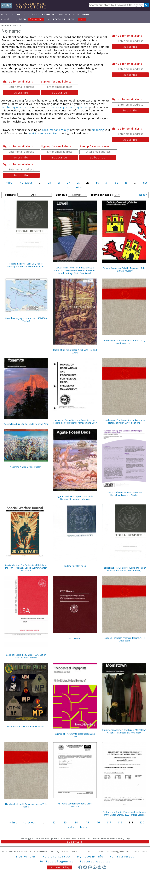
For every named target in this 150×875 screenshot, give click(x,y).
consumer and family (55, 130)
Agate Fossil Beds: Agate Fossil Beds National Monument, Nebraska (75, 498)
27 (68, 182)
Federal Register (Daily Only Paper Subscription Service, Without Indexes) (26, 265)
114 (75, 822)
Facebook (80, 867)
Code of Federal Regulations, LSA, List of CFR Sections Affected (26, 656)
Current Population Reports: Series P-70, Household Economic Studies (124, 493)
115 (86, 822)
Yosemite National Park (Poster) (25, 466)
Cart (82, 19)
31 (106, 182)
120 (142, 822)
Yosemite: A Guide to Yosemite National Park (26, 424)
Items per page (101, 194)
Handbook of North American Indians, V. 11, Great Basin (124, 639)
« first (9, 182)
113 (64, 822)
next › (70, 827)
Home (4, 25)
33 (126, 182)
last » (78, 187)
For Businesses (122, 856)
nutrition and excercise (42, 133)
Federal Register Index (75, 565)
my (56, 19)
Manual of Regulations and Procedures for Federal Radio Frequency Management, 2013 (75, 421)
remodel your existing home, (70, 107)
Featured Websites (95, 861)
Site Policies (26, 856)
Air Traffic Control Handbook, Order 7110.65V (75, 805)
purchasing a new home (16, 107)
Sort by (61, 194)
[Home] (25, 7)
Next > (143, 194)
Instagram (90, 867)
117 (108, 822)
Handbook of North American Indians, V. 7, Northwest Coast (124, 342)
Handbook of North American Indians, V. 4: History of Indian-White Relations (124, 421)
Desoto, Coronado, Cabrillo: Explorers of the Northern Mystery (124, 269)
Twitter (85, 867)
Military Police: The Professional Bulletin (26, 726)
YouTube (95, 867)
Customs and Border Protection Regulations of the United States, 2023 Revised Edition (124, 813)
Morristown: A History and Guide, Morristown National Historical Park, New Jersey (124, 731)
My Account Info (90, 856)
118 (119, 822)
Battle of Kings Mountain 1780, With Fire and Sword (75, 351)
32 (116, 182)
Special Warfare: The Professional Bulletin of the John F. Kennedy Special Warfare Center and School (26, 568)
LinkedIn (104, 867)
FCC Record (75, 638)
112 (53, 822)
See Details (75, 841)
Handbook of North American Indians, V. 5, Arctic (26, 805)
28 (78, 182)
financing (98, 130)
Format (10, 194)
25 (49, 182)
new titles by (22, 19)
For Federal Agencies (56, 861)
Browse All (13, 14)
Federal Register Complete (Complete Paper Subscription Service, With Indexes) (124, 569)
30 (97, 182)
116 (97, 822)
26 (59, 182)
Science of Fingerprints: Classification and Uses (75, 735)
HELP (71, 19)
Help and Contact (56, 856)
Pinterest (99, 867)
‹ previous (26, 182)
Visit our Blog (59, 867)
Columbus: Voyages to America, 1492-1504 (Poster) (26, 319)
